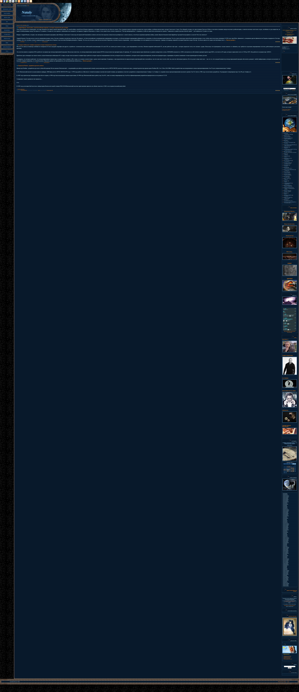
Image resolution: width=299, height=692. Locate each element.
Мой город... (290, 251)
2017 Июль (285, 557)
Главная (40, 19)
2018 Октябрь (286, 571)
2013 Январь (285, 500)
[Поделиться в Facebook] (4, 1)
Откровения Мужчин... (289, 211)
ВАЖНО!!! (286, 135)
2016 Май (285, 544)
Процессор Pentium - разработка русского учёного (31, 65)
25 (287, 471)
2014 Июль (285, 521)
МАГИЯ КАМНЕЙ (287, 185)
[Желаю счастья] (288, 616)
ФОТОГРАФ (286, 171)
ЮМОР (285, 153)
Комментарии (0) (45, 41)
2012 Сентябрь (286, 495)
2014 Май (285, 519)
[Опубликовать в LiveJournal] (13, 1)
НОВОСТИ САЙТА (287, 197)
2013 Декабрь (285, 513)
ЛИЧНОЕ (285, 199)
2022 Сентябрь (286, 583)
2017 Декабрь (285, 562)
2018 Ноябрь (285, 572)
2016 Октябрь (286, 548)
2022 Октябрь (286, 584)
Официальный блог (287, 656)
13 (291, 468)
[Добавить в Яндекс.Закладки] (28, 1)
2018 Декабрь (285, 574)
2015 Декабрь (285, 540)
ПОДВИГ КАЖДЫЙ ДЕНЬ (287, 355)
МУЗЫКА (285, 167)
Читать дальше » (231, 40)
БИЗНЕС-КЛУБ (287, 190)
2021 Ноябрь (285, 578)
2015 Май (285, 533)
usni (35, 41)
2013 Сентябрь (286, 509)
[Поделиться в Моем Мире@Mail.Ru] (16, 1)
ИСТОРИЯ (286, 176)
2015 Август (285, 536)
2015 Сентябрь (286, 537)
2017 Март (285, 554)
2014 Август (285, 522)
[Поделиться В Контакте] (25, 1)
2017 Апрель (285, 555)
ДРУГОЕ (285, 192)
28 (293, 471)
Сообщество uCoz (287, 657)
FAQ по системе (287, 658)
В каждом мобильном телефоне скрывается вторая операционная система (37, 44)
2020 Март (285, 575)
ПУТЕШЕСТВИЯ (287, 162)
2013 (21, 25)
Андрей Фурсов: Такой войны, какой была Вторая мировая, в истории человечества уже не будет (43, 27)
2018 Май (285, 567)
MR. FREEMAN (285, 378)
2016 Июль (285, 546)
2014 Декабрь (285, 527)
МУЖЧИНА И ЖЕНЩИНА (289, 142)
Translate (293, 89)
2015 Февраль (286, 529)
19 (289, 469)
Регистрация (46, 19)
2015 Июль (285, 535)
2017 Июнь (285, 556)
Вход (50, 19)
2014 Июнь (285, 520)
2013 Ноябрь (285, 512)
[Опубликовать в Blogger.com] (1, 1)
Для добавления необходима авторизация (289, 332)
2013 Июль (285, 507)
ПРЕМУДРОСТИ (287, 158)
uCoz (288, 681)
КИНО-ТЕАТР (286, 178)
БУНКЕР (290, 263)
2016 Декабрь (285, 550)
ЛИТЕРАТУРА (286, 174)
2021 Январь (285, 576)
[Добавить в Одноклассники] (19, 1)
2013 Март (285, 502)
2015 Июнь (285, 534)
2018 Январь (285, 563)
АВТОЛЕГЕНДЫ (287, 151)
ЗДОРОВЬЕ (286, 147)
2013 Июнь (285, 506)
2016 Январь (285, 541)
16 (284, 469)
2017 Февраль (286, 553)
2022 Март (285, 581)
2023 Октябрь (286, 585)
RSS (28, 5)
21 (293, 469)
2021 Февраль (286, 577)
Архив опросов (292, 605)
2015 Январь (285, 528)
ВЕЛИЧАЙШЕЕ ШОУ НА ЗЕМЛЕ (289, 390)
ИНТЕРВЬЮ (286, 165)
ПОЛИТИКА (22, 41)
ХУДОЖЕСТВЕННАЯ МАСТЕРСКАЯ (286, 426)
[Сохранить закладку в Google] (7, 1)
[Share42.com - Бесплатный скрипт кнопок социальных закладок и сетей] (31, 1)
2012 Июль (285, 493)
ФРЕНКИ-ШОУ (285, 410)
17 (286, 469)
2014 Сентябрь (286, 523)
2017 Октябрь (286, 560)
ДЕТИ (285, 140)
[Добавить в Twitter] (22, 1)
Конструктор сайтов (282, 681)
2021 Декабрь (285, 579)
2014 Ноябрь (285, 526)
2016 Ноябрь (285, 549)
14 (293, 468)
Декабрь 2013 (289, 462)
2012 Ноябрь (285, 498)
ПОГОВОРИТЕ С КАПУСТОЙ (289, 149)
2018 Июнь (285, 568)
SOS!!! (285, 133)
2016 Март (285, 543)
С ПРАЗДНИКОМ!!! (287, 183)
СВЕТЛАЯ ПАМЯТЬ (288, 195)
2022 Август (285, 582)
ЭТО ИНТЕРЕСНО (23, 62)
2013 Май (285, 505)
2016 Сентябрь (286, 547)
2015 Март (285, 530)
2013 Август (285, 508)
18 (287, 469)
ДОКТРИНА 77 (285, 339)
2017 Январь (285, 551)
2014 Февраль (286, 515)
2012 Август (285, 494)
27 (291, 471)
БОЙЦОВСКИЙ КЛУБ (288, 187)
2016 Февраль (286, 542)
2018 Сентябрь (286, 570)
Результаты (286, 605)
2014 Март (285, 516)
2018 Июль (285, 569)
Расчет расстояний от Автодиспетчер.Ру (286, 110)
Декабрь (25, 25)
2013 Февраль (286, 501)
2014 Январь (285, 514)
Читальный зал (289, 235)
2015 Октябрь (286, 539)
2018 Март (285, 565)
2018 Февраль (286, 564)
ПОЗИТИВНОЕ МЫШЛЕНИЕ (289, 144)
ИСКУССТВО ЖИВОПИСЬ (289, 169)
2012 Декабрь (285, 499)
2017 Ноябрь (285, 561)
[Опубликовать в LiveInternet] (10, 1)
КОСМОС (286, 180)
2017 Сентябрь (286, 558)
